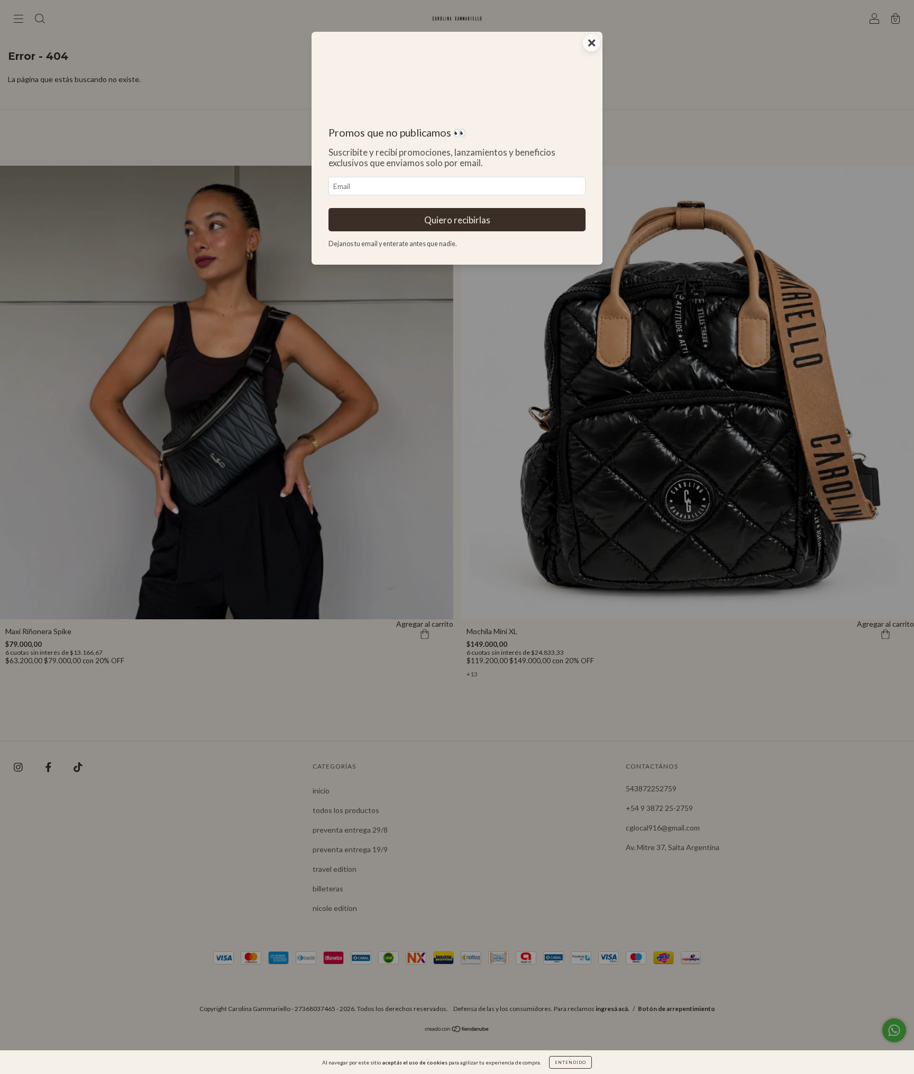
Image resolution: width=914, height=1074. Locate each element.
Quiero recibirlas (457, 219)
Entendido (570, 1062)
